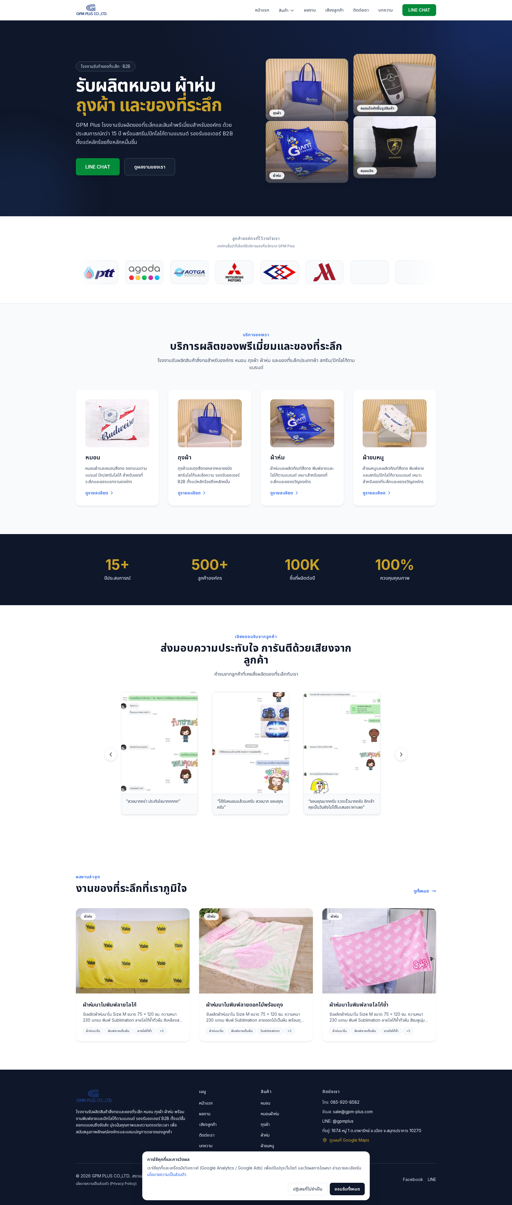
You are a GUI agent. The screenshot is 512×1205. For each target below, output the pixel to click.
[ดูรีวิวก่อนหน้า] (110, 754)
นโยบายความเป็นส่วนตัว (166, 1174)
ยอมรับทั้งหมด (347, 1188)
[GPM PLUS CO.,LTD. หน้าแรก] (92, 10)
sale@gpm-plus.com (353, 1111)
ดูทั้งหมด (421, 890)
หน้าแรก (262, 9)
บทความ (385, 9)
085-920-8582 (344, 1102)
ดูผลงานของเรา (149, 167)
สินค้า (284, 10)
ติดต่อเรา (361, 9)
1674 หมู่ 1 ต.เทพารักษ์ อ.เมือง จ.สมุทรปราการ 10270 (376, 1130)
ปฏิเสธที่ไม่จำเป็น (307, 1188)
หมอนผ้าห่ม (270, 1113)
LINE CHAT (419, 9)
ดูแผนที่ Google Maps (349, 1139)
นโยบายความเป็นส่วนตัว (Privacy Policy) (106, 1183)
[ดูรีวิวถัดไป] (401, 754)
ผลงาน (310, 9)
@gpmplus (343, 1121)
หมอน (265, 1102)
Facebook (413, 1179)
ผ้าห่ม (265, 1134)
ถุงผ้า (265, 1124)
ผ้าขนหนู (267, 1145)
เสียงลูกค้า (334, 9)
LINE (432, 1179)
